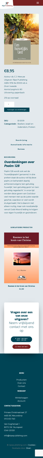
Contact (21, 386)
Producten (21, 380)
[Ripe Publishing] (11, 3)
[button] (37, 3)
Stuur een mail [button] (23, 346)
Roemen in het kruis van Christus (21, 286)
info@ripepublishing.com (15, 436)
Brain (28, 448)
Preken (31, 127)
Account (21, 401)
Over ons (21, 383)
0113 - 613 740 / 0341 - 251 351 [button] (22, 339)
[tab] (21, 145)
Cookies (31, 445)
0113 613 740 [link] (9, 419)
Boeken (21, 124)
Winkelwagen (21, 398)
